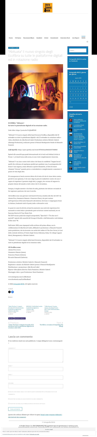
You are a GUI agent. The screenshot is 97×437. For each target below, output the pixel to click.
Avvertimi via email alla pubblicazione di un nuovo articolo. (27, 403)
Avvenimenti (54, 38)
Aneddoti (39, 38)
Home (11, 38)
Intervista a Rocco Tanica (79, 151)
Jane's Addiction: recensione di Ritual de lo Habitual (80, 121)
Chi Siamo (18, 38)
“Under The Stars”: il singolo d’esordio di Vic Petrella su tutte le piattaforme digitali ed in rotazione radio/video (16, 309)
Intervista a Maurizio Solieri (79, 130)
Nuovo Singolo (20, 318)
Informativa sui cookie (34, 434)
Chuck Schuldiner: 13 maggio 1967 (79, 142)
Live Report (75, 38)
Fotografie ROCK (18, 284)
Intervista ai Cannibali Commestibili (80, 146)
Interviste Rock (65, 38)
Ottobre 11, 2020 (13, 48)
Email (10, 374)
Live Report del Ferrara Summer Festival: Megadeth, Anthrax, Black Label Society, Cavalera (79, 136)
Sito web (10, 383)
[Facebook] (87, 42)
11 (73, 91)
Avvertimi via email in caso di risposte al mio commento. (26, 399)
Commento (12, 348)
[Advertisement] (48, 26)
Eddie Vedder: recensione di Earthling (77, 163)
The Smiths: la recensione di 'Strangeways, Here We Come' (80, 157)
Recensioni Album (28, 38)
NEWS (83, 38)
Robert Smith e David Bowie (79, 168)
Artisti (46, 38)
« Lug (71, 107)
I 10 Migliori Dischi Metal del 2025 (79, 125)
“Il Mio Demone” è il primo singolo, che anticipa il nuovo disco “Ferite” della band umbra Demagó (51, 309)
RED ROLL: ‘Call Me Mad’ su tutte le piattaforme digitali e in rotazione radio (34, 308)
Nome (10, 366)
